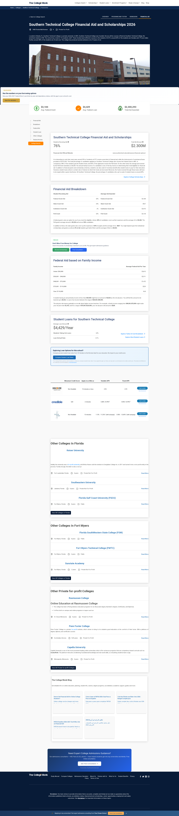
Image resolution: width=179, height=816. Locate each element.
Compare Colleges (67, 776)
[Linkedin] (146, 776)
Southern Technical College (31, 7)
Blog (142, 3)
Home (12, 7)
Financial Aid (44, 7)
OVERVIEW (105, 16)
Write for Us (112, 776)
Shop (147, 3)
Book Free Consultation (116, 813)
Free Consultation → (78, 250)
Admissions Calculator (81, 776)
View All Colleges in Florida (61, 513)
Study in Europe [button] (134, 3)
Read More (145, 473)
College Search (35, 143)
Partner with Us (102, 776)
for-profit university (74, 464)
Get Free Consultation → (89, 764)
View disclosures (142, 390)
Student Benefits (123, 776)
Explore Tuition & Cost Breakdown (132, 334)
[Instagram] (148, 776)
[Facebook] (140, 776)
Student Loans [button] (104, 3)
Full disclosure (73, 362)
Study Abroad (55, 776)
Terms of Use (94, 778)
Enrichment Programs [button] (119, 3)
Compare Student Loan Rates (64, 357)
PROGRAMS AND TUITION (119, 16)
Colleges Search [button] (80, 3)
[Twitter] (143, 776)
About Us (93, 776)
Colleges (18, 7)
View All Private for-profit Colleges (63, 668)
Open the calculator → (11, 100)
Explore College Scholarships (134, 177)
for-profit (74, 629)
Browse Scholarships (61, 250)
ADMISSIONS (133, 16)
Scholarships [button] (92, 3)
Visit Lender (142, 388)
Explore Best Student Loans (134, 337)
